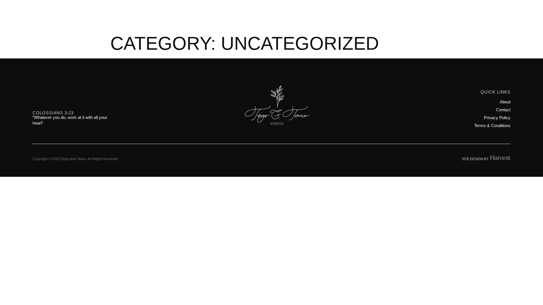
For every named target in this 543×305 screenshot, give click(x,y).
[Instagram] (35, 96)
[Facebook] (49, 96)
